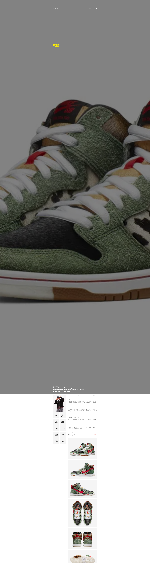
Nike (53, 386)
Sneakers (56, 386)
